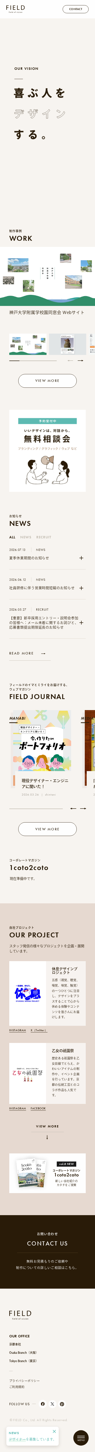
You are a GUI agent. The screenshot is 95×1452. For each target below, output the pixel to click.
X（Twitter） (39, 1030)
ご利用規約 (17, 1386)
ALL (12, 537)
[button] (70, 360)
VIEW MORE (47, 1126)
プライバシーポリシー (24, 1380)
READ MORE (21, 653)
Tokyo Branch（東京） (23, 1360)
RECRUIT (43, 537)
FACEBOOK (38, 1108)
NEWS (25, 537)
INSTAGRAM (17, 1030)
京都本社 (15, 1344)
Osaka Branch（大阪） (23, 1352)
